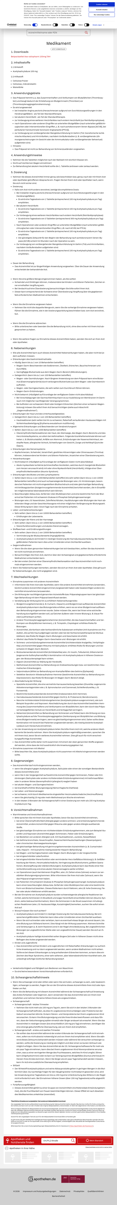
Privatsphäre (79, 1191)
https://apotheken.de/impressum (81, 1126)
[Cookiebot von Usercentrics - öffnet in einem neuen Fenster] (12, 25)
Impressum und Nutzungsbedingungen (39, 1191)
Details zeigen (97, 25)
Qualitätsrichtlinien (96, 1191)
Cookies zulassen (101, 4)
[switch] (55, 24)
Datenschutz (65, 1191)
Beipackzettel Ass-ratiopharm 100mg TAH (30, 56)
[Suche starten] (86, 32)
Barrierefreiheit (58, 1196)
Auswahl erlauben (101, 9)
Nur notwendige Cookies (102, 15)
